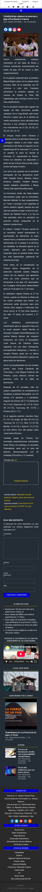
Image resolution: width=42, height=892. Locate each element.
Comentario (6, 535)
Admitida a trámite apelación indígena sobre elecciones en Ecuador (19, 497)
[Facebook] (6, 30)
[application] (21, 654)
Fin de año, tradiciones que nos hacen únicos (26, 770)
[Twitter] (10, 30)
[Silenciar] (32, 661)
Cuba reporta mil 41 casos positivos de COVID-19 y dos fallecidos (18, 506)
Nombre (6, 563)
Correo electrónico (6, 575)
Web (5, 586)
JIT (15, 460)
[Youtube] (19, 30)
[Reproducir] (6, 661)
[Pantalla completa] (35, 661)
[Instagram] (15, 30)
